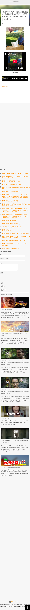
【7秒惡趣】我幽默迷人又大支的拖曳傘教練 (10, 467)
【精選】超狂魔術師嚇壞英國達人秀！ (11, 248)
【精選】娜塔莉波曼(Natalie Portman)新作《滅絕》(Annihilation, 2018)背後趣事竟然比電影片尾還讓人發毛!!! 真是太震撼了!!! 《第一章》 (15, 216)
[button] (2, 24)
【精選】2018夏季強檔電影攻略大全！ (11, 181)
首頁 (2, 283)
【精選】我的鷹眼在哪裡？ (7, 309)
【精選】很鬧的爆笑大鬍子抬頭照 (10, 201)
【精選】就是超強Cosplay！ (9, 230)
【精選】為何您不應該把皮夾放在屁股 (11, 191)
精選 (2, 285)
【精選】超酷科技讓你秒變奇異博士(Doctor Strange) (15, 240)
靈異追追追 (3, 289)
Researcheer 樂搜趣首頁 (13, 1)
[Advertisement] (15, 120)
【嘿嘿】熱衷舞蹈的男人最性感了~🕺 (11, 223)
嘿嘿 (2, 290)
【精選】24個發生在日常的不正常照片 (11, 184)
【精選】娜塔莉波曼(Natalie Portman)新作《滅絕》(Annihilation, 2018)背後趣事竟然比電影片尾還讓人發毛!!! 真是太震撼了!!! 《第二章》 (15, 210)
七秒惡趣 (3, 286)
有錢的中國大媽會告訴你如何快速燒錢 (11, 227)
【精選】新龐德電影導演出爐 (9, 220)
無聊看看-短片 (5, 86)
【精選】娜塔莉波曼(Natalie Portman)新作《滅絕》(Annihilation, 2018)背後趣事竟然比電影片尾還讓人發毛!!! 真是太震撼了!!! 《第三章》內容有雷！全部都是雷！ (16, 196)
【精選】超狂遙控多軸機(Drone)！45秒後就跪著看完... (15, 233)
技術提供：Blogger (16, 601)
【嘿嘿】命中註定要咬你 (6, 418)
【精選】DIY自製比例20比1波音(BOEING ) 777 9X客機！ (16, 173)
